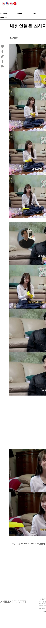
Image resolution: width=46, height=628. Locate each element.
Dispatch (3, 13)
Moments (3, 17)
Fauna (19, 13)
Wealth (35, 13)
